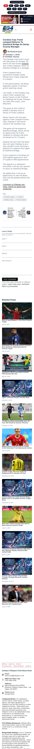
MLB (16, 5)
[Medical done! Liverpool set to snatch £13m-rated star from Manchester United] (17, 437)
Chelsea (25, 64)
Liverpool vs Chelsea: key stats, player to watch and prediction (14, 186)
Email (4, 239)
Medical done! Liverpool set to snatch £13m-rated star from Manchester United (17, 447)
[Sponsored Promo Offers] (10, 19)
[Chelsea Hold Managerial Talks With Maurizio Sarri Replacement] (17, 593)
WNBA (27, 5)
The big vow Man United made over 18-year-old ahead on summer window (16, 421)
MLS (20, 9)
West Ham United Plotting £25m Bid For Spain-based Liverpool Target (16, 524)
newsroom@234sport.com (14, 675)
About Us (18, 664)
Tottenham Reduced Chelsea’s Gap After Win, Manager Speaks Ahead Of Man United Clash (16, 550)
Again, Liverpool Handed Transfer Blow (15, 397)
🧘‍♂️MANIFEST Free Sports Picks (17, 12)
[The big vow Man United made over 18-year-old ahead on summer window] (17, 411)
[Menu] (31, 30)
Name (4, 246)
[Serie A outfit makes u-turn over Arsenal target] (17, 311)
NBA (6, 5)
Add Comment (7, 260)
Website (4, 253)
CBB (14, 9)
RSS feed (4, 664)
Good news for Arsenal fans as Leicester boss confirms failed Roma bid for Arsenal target (16, 347)
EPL (25, 9)
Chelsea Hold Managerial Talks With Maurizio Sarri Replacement (14, 603)
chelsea (20, 197)
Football (8, 57)
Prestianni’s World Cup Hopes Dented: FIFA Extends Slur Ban (15, 373)
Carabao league (9, 197)
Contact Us (28, 666)
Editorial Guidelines (19, 666)
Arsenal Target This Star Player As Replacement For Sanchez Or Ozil (14, 472)
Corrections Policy (7, 666)
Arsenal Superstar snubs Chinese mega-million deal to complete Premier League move (16, 498)
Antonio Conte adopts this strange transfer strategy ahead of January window (14, 577)
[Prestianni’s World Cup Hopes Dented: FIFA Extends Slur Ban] (17, 362)
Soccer (16, 57)
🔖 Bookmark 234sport (17, 2)
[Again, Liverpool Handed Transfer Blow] (17, 388)
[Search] (15, 29)
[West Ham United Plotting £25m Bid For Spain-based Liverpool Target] (17, 514)
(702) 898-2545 (10, 680)
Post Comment (10, 279)
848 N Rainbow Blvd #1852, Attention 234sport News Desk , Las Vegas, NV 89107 (18, 687)
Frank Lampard (21, 199)
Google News (9, 694)
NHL (22, 5)
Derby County (8, 199)
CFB (9, 9)
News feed (11, 664)
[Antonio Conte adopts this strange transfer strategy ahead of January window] (17, 566)
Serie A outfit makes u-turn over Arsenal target (17, 321)
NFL (11, 5)
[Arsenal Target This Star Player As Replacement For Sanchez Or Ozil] (17, 462)
